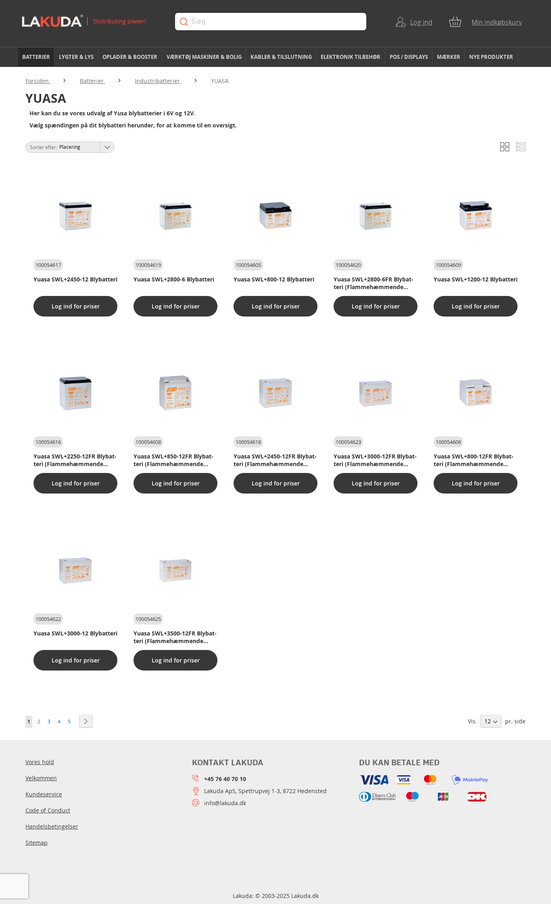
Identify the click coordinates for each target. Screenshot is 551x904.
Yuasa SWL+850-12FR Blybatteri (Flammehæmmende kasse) (173, 460)
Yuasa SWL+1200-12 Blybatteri (476, 279)
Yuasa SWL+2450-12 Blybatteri (75, 279)
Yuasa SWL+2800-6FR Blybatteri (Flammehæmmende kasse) (373, 283)
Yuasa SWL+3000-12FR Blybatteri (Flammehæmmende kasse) (375, 460)
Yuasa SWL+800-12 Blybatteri (274, 279)
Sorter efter (43, 147)
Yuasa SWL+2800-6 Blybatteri (174, 279)
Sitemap (36, 842)
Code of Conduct (47, 810)
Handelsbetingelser (51, 826)
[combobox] (270, 21)
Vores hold (39, 762)
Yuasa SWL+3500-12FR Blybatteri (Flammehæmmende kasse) (175, 637)
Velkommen (41, 778)
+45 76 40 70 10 (225, 779)
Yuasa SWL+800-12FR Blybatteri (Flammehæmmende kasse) (473, 460)
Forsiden (37, 81)
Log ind (421, 22)
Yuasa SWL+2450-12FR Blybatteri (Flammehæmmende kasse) (275, 460)
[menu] (275, 57)
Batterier (92, 81)
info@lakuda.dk (225, 803)
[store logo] (90, 22)
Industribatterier (158, 81)
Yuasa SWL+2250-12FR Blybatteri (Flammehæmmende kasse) (75, 460)
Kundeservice (43, 794)
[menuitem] (36, 57)
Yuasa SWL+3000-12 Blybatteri (75, 633)
